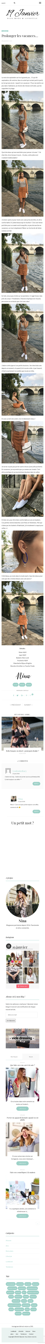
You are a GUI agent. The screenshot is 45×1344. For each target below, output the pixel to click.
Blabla (36, 1284)
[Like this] (31, 695)
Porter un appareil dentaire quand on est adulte (22, 1119)
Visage (18, 1313)
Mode (22, 684)
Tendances (9, 1267)
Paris (29, 684)
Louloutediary (20, 770)
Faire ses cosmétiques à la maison (22, 1172)
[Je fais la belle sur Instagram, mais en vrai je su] (31, 975)
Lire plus (22, 1108)
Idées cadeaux (33, 1292)
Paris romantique (22, 751)
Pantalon (16, 1301)
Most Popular (14, 1056)
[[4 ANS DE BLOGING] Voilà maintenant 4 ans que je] (31, 959)
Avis (7, 1246)
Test (27, 1309)
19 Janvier (22, 13)
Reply (36, 783)
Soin (11, 1309)
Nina (20, 798)
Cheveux (22, 1288)
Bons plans (9, 1251)
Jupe (15, 684)
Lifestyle (22, 1115)
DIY (24, 1292)
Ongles (33, 1296)
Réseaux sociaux (14, 1305)
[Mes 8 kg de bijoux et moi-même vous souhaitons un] (14, 975)
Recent (31, 1056)
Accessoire (11, 1284)
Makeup (18, 1296)
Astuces (22, 1062)
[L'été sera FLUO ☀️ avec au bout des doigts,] (14, 959)
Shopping (26, 1305)
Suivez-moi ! (24, 986)
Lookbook (4, 31)
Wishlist (26, 1313)
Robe (30, 1301)
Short (34, 1305)
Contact (31, 1334)
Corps (18, 1292)
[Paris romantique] (22, 734)
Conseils (10, 1292)
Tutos (34, 1309)
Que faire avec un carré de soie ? (22, 1065)
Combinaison (32, 1288)
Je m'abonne (11, 1021)
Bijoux (28, 1284)
